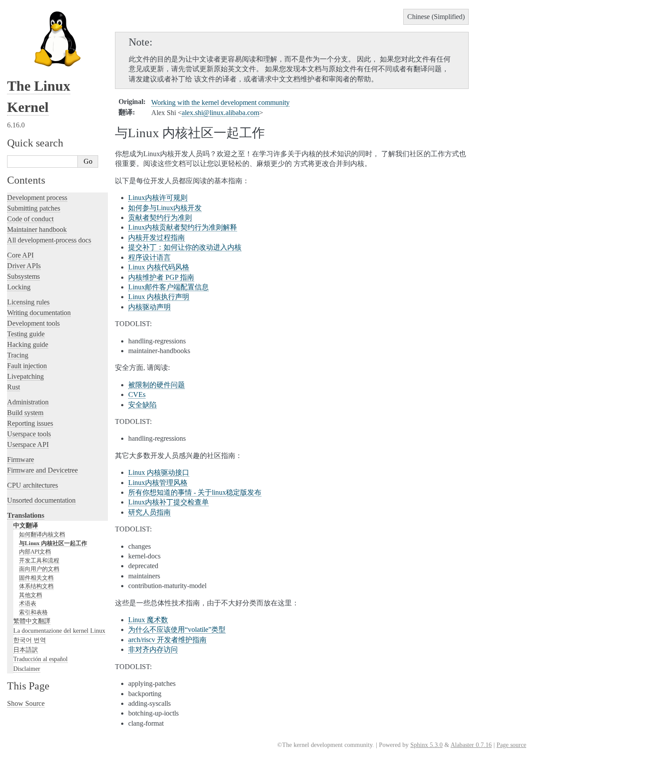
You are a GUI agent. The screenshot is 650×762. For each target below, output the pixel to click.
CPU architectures (32, 485)
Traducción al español (40, 658)
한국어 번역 (29, 639)
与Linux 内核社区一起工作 (53, 543)
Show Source (26, 703)
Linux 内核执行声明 (158, 296)
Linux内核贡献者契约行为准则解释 (182, 227)
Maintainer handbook (37, 229)
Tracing (17, 355)
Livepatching (25, 376)
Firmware (20, 459)
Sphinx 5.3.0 (426, 745)
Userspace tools (29, 434)
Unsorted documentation (41, 500)
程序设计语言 (149, 257)
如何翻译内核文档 (42, 534)
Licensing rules (28, 302)
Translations (25, 515)
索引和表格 (33, 612)
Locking (19, 287)
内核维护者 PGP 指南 (161, 277)
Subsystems (23, 276)
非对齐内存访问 (153, 649)
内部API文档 (35, 551)
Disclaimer (26, 668)
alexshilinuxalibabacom (220, 112)
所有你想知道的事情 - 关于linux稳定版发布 (194, 492)
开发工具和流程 (39, 560)
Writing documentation (39, 312)
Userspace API (28, 444)
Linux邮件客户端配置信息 (168, 287)
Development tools (33, 323)
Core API (20, 255)
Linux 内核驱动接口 (158, 472)
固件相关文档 (36, 577)
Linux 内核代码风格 (158, 267)
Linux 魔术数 (148, 619)
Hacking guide (27, 344)
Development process (37, 197)
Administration (28, 402)
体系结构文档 (36, 586)
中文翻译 (25, 525)
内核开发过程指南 (156, 237)
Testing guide (26, 334)
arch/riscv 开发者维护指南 (167, 639)
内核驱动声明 (149, 307)
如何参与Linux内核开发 (165, 208)
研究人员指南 (149, 512)
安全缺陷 (142, 404)
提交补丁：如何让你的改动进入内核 (184, 247)
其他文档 (30, 595)
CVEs (136, 394)
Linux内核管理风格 (157, 482)
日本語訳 (25, 649)
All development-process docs (49, 240)
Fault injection (27, 365)
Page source (511, 745)
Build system (25, 412)
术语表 (27, 603)
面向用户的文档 (39, 569)
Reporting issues (30, 423)
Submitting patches (33, 208)
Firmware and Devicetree (42, 470)
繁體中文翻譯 (31, 620)
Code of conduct (30, 219)
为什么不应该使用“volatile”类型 (177, 629)
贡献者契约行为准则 (160, 217)
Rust (13, 387)
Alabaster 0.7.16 (471, 745)
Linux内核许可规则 (157, 197)
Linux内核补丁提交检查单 (168, 502)
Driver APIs (24, 265)
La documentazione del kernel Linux (59, 630)
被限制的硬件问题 (156, 385)
